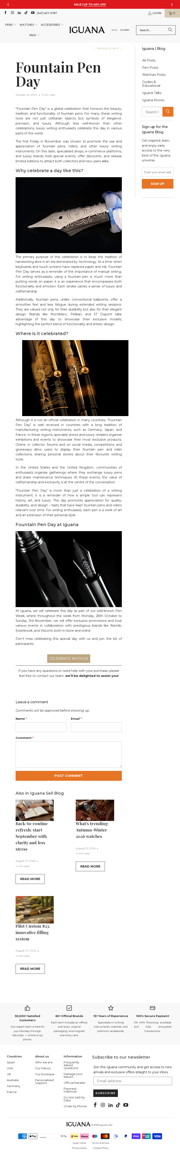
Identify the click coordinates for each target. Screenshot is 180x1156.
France (12, 1092)
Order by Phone (75, 1106)
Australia (13, 1080)
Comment (25, 737)
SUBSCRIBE (105, 1093)
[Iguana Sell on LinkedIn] (19, 13)
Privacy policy (79, 1148)
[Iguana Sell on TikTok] (26, 13)
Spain (11, 1062)
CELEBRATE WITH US (68, 658)
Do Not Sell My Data (74, 1099)
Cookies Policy (100, 1148)
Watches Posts (154, 75)
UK (9, 1074)
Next (116, 48)
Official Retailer (75, 1082)
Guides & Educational (151, 84)
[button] (11, 25)
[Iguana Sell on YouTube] (32, 13)
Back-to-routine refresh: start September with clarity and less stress (32, 836)
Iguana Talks (151, 93)
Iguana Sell (106, 1125)
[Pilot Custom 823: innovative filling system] (35, 909)
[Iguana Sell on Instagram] (12, 13)
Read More (30, 879)
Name (21, 718)
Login (157, 13)
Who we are (43, 1062)
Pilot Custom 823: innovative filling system (33, 932)
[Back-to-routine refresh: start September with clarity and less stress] (35, 810)
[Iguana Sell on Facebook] (5, 13)
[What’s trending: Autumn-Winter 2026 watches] (95, 810)
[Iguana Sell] (87, 30)
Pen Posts (150, 68)
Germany (13, 1086)
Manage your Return (73, 1075)
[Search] (170, 30)
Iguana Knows (153, 100)
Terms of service (100, 1143)
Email (76, 718)
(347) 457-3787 (47, 13)
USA (10, 1068)
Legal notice (79, 1143)
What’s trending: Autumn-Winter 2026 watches (92, 830)
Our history (43, 1068)
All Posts (148, 60)
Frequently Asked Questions (71, 1065)
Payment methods (70, 1090)
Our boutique (44, 1074)
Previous (103, 48)
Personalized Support (44, 1081)
